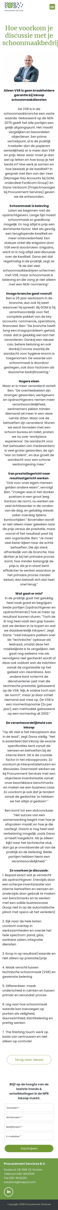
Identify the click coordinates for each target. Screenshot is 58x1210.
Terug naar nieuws (29, 1060)
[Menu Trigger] (52, 7)
